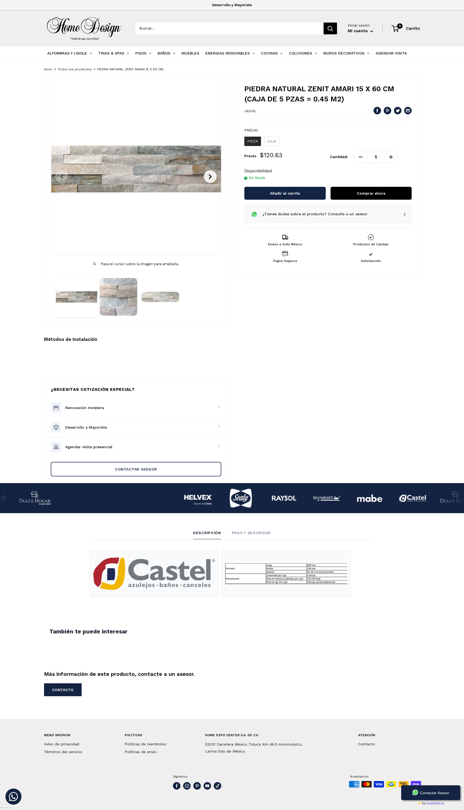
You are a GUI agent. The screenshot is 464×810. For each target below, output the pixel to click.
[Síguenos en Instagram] (187, 786)
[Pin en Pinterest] (387, 111)
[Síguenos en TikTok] (217, 786)
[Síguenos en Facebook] (176, 786)
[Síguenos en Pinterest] (197, 786)
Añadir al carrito (285, 193)
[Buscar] (330, 28)
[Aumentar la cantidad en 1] (390, 157)
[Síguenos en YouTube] (207, 786)
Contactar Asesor (136, 469)
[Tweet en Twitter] (397, 111)
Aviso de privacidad (61, 744)
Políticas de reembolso (145, 744)
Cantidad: (339, 157)
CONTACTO (63, 690)
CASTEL (250, 111)
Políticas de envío (141, 752)
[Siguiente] (210, 176)
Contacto (366, 744)
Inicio (48, 69)
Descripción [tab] (207, 533)
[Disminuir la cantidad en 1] (360, 157)
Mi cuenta (358, 30)
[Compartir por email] (408, 111)
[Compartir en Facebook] (377, 111)
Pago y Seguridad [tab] (251, 533)
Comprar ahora (371, 193)
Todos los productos (75, 69)
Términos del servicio (63, 752)
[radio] (252, 141)
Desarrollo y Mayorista (232, 5)
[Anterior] (61, 176)
